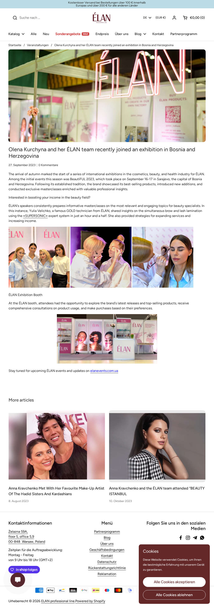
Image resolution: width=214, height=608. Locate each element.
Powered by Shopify (90, 601)
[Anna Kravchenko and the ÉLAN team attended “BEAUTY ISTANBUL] (157, 446)
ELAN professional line (58, 601)
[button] (192, 18)
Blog (107, 538)
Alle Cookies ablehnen (174, 595)
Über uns (106, 544)
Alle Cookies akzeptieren (174, 582)
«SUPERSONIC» (35, 216)
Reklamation (107, 574)
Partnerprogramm (107, 532)
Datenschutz (106, 562)
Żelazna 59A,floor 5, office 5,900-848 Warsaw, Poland (26, 537)
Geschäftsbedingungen (106, 550)
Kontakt (107, 556)
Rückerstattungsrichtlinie (107, 568)
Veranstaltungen (38, 45)
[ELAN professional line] (101, 18)
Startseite (14, 45)
